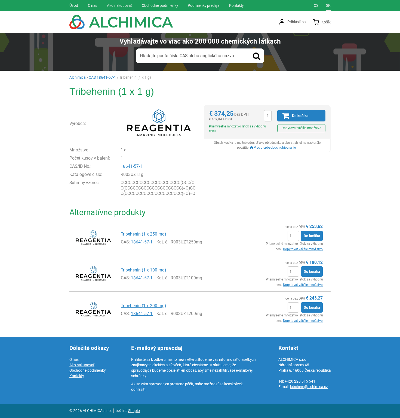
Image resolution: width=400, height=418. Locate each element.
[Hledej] (256, 55)
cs (316, 5)
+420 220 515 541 (300, 381)
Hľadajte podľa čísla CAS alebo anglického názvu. (187, 55)
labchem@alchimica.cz (309, 387)
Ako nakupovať (81, 365)
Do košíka (312, 236)
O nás (74, 359)
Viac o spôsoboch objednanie (275, 147)
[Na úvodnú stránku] (121, 22)
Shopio (134, 410)
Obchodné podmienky (87, 370)
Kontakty (76, 376)
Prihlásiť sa (296, 22)
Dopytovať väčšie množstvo (301, 128)
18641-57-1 (131, 166)
